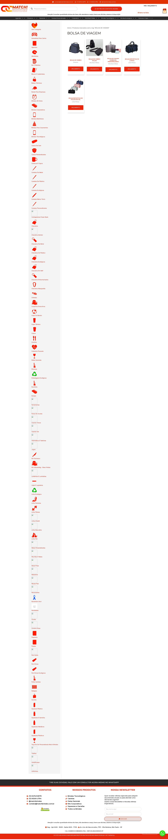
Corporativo (75, 18)
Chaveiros (30, 18)
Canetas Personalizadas (59, 18)
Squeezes (42, 18)
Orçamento (75, 69)
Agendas (18, 18)
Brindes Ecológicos (126, 18)
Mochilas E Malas (90, 18)
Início (69, 28)
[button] (162, 833)
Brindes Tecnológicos (107, 18)
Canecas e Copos (143, 18)
